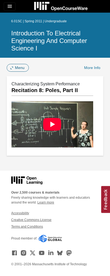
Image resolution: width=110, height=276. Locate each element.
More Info (92, 68)
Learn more (45, 202)
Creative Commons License (31, 220)
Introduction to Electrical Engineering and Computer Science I (49, 41)
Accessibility (20, 213)
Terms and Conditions (27, 226)
